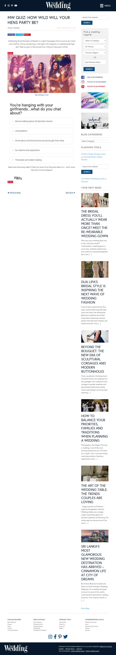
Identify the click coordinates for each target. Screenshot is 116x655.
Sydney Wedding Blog (92, 651)
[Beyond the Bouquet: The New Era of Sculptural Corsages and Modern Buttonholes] (94, 337)
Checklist (84, 154)
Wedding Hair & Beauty (39, 630)
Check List (62, 626)
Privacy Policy (70, 649)
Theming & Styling (13, 630)
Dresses (10, 624)
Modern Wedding (15, 648)
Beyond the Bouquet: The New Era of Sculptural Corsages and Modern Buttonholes (93, 359)
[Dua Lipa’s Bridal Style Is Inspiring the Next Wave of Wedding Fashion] (94, 270)
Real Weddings (12, 622)
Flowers (10, 628)
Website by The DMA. (106, 646)
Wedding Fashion (38, 624)
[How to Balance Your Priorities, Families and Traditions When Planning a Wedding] (94, 406)
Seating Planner (90, 157)
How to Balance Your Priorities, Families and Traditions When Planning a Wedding (94, 428)
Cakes (9, 626)
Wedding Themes (38, 626)
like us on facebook (95, 77)
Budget (61, 628)
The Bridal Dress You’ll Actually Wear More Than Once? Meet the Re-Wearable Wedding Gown (94, 223)
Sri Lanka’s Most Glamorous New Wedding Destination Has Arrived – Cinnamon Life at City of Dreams (93, 562)
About (86, 624)
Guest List (62, 624)
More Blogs (85, 608)
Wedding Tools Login (91, 622)
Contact (87, 628)
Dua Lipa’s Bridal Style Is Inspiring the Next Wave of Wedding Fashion (93, 292)
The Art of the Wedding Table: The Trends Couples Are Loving (94, 494)
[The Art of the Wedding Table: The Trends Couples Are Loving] (94, 474)
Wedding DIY (36, 628)
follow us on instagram (96, 82)
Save (11, 53)
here (62, 167)
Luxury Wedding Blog (77, 651)
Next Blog (69, 193)
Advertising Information (91, 626)
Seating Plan (62, 622)
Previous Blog (15, 193)
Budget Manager (95, 154)
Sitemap (87, 630)
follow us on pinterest (96, 86)
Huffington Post (42, 95)
